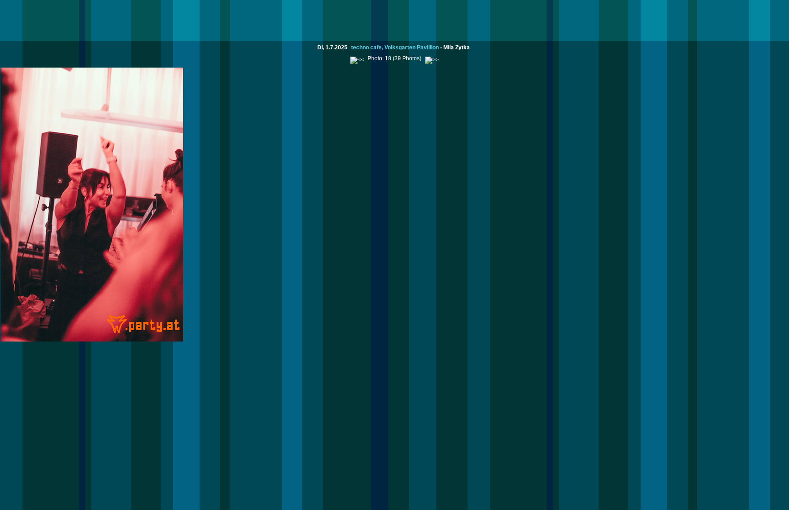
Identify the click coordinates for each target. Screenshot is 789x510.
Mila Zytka (456, 47)
